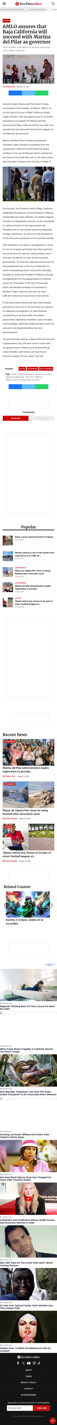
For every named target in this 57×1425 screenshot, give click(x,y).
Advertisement (28, 1395)
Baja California (46, 369)
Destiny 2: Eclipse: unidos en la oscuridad (24, 922)
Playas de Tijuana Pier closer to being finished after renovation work (32, 572)
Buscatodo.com (37, 1416)
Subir (52, 1420)
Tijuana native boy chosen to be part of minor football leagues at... (33, 603)
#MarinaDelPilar (26, 374)
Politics (22, 369)
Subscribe (42, 1408)
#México (39, 377)
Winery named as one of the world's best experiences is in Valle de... (34, 554)
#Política (30, 377)
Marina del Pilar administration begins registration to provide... (33, 587)
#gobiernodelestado (15, 377)
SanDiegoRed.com (28, 1357)
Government (32, 369)
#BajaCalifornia (13, 380)
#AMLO (14, 374)
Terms (28, 1376)
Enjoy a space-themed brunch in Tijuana (34, 537)
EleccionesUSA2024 (38, 9)
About (28, 1370)
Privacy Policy (28, 1382)
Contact (28, 1388)
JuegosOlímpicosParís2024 (12, 9)
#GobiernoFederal (43, 374)
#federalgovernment (30, 380)
